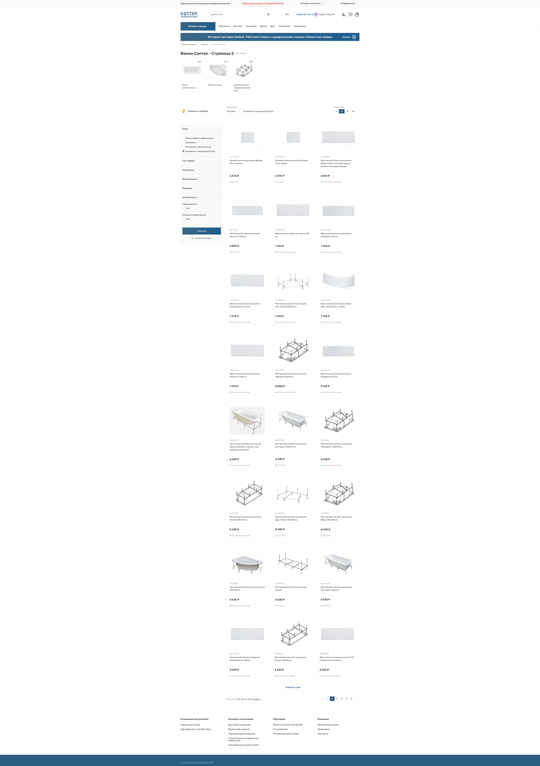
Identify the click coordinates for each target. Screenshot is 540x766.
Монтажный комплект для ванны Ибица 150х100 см (336, 518)
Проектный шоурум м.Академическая (263, 3)
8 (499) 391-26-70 (304, 14)
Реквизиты (323, 729)
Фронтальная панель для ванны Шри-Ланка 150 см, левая (336, 305)
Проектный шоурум (239, 729)
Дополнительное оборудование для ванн (242, 88)
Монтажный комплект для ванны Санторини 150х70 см (291, 445)
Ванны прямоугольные (189, 86)
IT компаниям (280, 729)
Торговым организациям (241, 733)
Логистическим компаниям (288, 724)
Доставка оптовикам (239, 724)
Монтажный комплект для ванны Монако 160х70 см (290, 658)
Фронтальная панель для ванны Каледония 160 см (336, 235)
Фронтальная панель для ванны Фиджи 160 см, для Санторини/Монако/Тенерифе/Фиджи (336, 163)
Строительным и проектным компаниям (243, 739)
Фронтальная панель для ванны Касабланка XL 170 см (245, 305)
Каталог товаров (197, 26)
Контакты (323, 733)
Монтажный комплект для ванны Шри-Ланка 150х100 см (291, 518)
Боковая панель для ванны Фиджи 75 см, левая (291, 162)
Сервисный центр (190, 724)
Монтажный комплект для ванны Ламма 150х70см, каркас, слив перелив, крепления (245, 447)
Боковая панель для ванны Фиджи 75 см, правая (246, 162)
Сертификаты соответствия (196, 729)
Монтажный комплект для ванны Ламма (291, 588)
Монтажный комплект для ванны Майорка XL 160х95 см (336, 445)
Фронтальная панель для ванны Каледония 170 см (336, 375)
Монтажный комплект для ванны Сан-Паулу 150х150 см (291, 305)
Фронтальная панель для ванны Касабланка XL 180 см (245, 658)
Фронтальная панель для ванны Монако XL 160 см (245, 235)
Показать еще (292, 687)
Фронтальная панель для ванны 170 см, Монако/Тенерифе (337, 658)
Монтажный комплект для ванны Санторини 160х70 (336, 588)
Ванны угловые (215, 85)
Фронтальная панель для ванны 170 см (292, 235)
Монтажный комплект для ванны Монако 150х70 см (245, 518)
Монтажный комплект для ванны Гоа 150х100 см (247, 588)
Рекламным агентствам (286, 733)
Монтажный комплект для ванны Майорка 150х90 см (291, 375)
